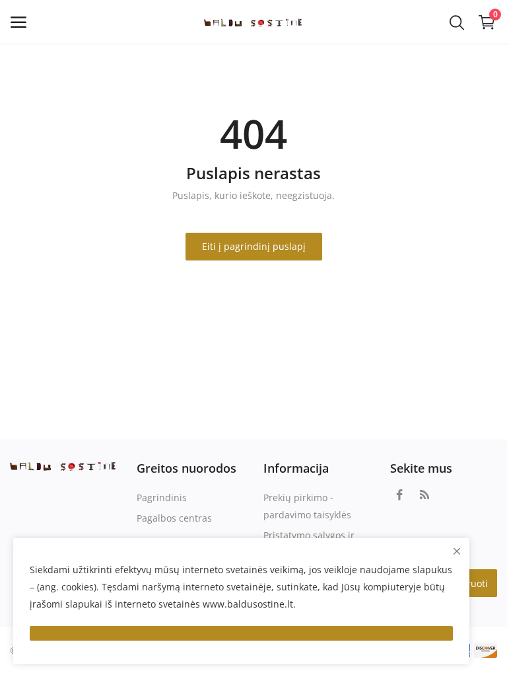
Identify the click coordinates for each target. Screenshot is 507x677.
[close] (457, 551)
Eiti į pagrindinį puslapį (254, 246)
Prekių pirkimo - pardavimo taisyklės (307, 506)
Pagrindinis (162, 497)
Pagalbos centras (174, 518)
